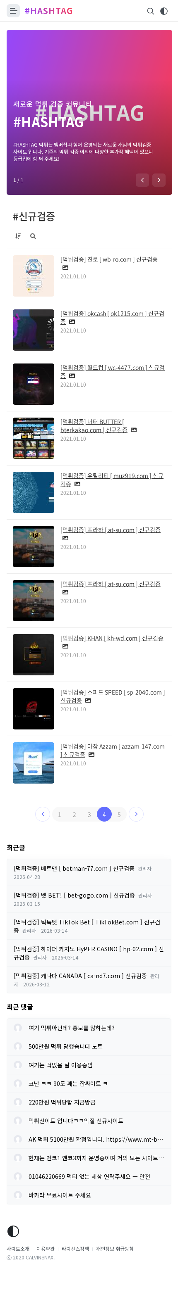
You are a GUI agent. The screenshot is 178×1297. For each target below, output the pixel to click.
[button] (142, 180)
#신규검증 (34, 216)
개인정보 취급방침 (115, 1248)
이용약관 (45, 1248)
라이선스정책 (75, 1248)
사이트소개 (18, 1248)
